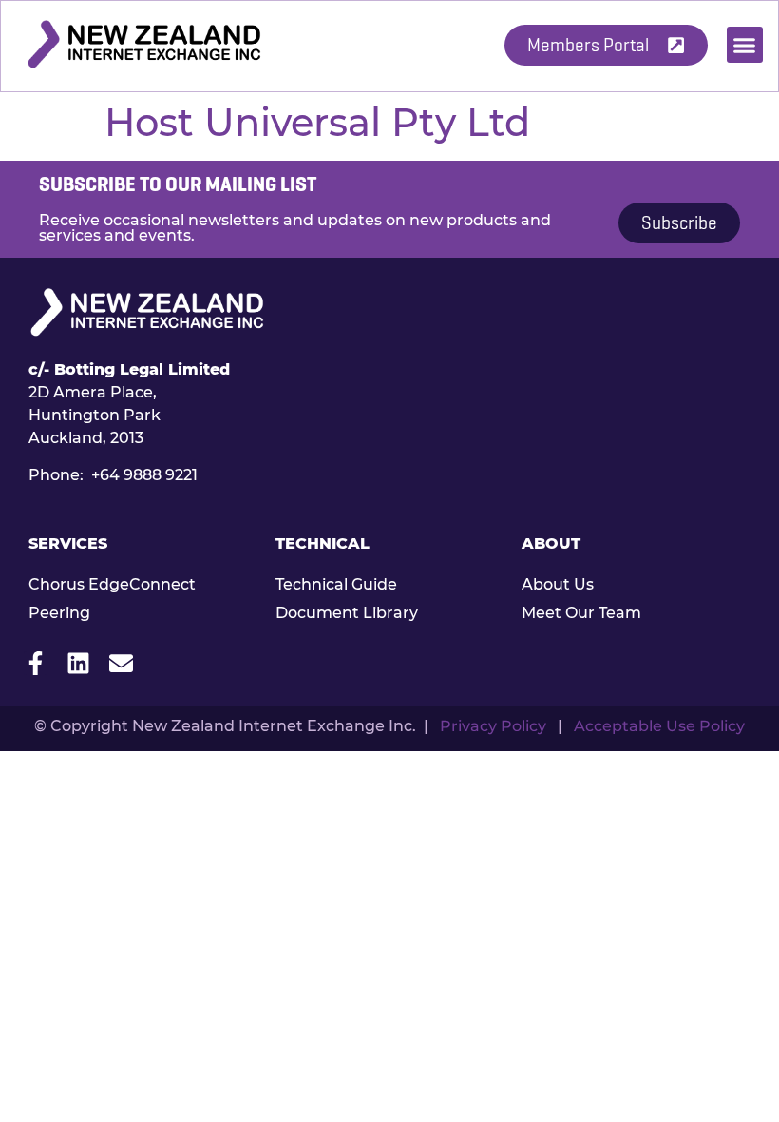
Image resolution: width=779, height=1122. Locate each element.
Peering (59, 613)
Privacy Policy (493, 726)
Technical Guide (336, 584)
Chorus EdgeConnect (112, 584)
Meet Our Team (581, 613)
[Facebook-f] (36, 663)
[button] (745, 45)
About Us (558, 584)
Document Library (347, 613)
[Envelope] (121, 663)
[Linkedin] (78, 663)
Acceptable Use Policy (659, 726)
